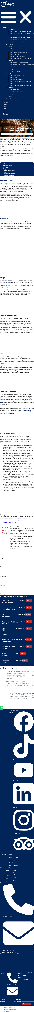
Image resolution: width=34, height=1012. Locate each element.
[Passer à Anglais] (7, 116)
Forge (4, 169)
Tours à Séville (10, 45)
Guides (5, 106)
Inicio (3, 134)
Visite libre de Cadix (14, 89)
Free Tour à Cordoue (14, 43)
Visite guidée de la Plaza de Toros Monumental (16, 521)
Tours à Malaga (10, 74)
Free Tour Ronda (13, 100)
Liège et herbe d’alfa (9, 170)
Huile (4, 172)
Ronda (7, 134)
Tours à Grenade (10, 60)
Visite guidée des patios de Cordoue (18, 41)
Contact (5, 110)
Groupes (5, 104)
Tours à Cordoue (10, 29)
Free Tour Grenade (14, 70)
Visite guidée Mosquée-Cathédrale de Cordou (20, 31)
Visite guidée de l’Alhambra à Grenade (18, 62)
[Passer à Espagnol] (7, 118)
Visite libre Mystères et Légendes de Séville (20, 58)
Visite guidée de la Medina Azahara (18, 39)
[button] (17, 17)
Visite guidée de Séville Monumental (18, 47)
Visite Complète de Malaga (16, 79)
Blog (4, 112)
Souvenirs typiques (8, 175)
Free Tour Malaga (13, 77)
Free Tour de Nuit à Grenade (16, 72)
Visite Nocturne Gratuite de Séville (17, 56)
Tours (4, 27)
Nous (4, 108)
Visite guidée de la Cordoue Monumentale (19, 37)
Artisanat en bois (7, 165)
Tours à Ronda (9, 99)
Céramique (6, 167)
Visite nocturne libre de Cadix (16, 91)
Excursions (5, 102)
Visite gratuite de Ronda (9, 522)
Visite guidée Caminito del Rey (16, 75)
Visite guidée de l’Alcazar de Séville (18, 52)
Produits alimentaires (9, 174)
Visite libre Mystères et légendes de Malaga (20, 85)
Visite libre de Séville (14, 54)
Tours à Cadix (9, 87)
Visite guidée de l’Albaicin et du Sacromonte (20, 68)
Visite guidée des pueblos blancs (17, 97)
